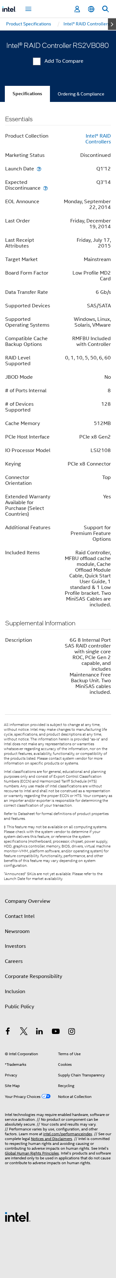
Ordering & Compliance (81, 94)
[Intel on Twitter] (23, 1032)
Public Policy (19, 1006)
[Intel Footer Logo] (18, 1216)
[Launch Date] (39, 168)
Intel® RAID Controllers (98, 139)
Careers (14, 961)
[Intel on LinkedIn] (39, 1032)
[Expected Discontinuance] (45, 188)
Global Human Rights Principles (32, 1153)
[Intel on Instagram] (71, 1032)
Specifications (27, 94)
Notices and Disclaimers (51, 1138)
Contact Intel (19, 916)
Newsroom (17, 931)
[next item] (112, 24)
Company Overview (27, 901)
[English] (91, 9)
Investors (15, 946)
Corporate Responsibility (33, 976)
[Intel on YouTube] (55, 1032)
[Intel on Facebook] (7, 1032)
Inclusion (15, 991)
